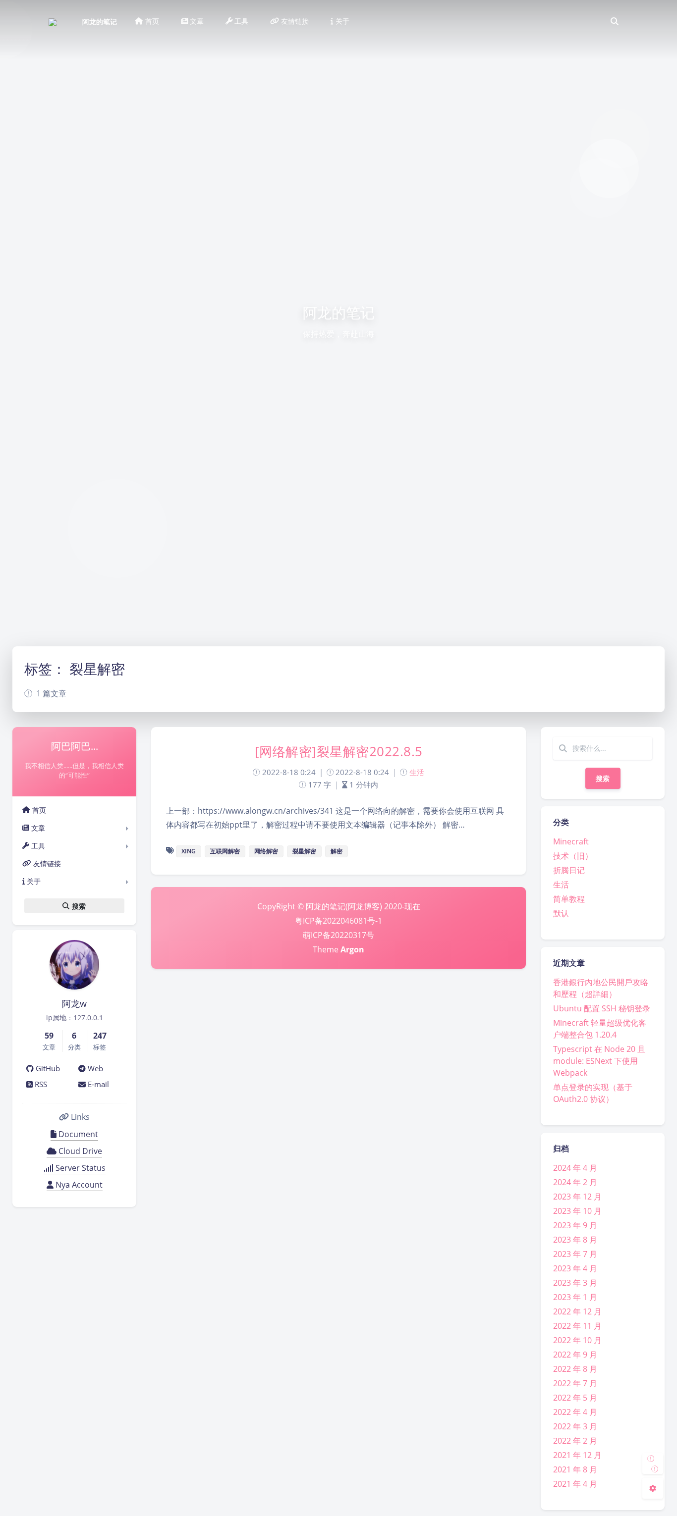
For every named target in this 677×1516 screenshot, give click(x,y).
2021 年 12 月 (577, 1455)
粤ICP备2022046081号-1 (338, 920)
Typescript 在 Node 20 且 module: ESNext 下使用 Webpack (599, 1061)
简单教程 (569, 898)
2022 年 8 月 (575, 1368)
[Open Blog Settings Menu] (652, 1488)
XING (188, 851)
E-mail (97, 1084)
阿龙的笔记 (99, 21)
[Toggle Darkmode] (652, 1463)
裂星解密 (304, 851)
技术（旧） (573, 855)
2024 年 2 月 (575, 1182)
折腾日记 (569, 870)
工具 (37, 845)
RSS (40, 1084)
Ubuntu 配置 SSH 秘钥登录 (601, 1008)
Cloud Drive (79, 1151)
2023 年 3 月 (575, 1282)
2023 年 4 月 (575, 1268)
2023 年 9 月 (575, 1225)
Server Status (80, 1167)
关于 (33, 881)
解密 (336, 851)
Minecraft (571, 841)
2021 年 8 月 (575, 1469)
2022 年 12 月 (577, 1311)
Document (77, 1134)
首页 (38, 810)
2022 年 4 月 (575, 1412)
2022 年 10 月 (577, 1340)
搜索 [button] (77, 905)
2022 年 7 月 (575, 1383)
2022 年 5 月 (575, 1397)
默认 (561, 913)
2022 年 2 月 (575, 1440)
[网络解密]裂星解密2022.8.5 (339, 751)
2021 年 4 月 (575, 1483)
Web (94, 1068)
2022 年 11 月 (577, 1325)
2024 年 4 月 (575, 1167)
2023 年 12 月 (577, 1196)
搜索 (603, 778)
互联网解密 (225, 851)
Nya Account (78, 1184)
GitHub (47, 1068)
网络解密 (266, 851)
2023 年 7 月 (575, 1254)
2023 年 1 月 (575, 1297)
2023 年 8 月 (575, 1239)
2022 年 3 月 (575, 1426)
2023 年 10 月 (577, 1210)
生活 (561, 884)
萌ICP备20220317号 (338, 935)
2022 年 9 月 (575, 1354)
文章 (37, 828)
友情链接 (46, 863)
